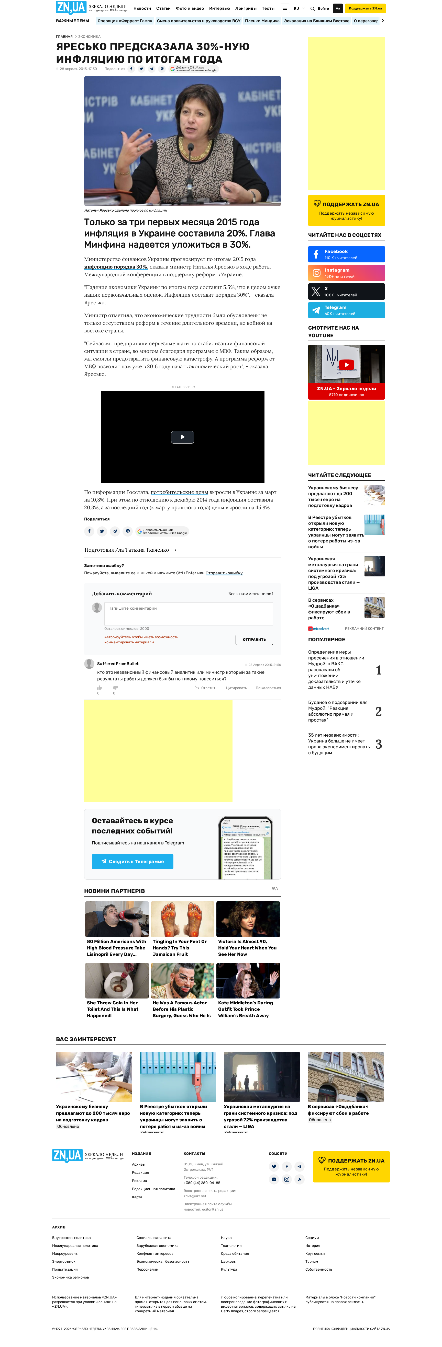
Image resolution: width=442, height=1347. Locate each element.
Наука (226, 1238)
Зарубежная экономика (158, 1246)
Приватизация (65, 1269)
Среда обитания (235, 1253)
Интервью (219, 8)
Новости (142, 8)
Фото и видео (190, 8)
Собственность (318, 1269)
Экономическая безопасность (163, 1261)
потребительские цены (179, 492)
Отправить (254, 639)
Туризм (311, 1261)
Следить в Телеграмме (136, 861)
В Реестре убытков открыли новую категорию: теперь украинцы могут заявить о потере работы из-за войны (336, 532)
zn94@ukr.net (195, 1196)
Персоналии (147, 1269)
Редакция (140, 1172)
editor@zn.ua (213, 1209)
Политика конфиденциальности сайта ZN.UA (351, 1329)
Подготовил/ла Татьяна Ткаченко (127, 550)
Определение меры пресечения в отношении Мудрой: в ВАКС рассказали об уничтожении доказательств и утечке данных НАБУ (336, 669)
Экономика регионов (70, 1277)
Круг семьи (315, 1253)
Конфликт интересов (155, 1253)
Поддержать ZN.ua (365, 8)
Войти (323, 8)
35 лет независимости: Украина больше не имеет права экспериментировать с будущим (339, 744)
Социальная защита (154, 1238)
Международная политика (75, 1246)
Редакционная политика (153, 1189)
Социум (312, 1238)
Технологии (231, 1246)
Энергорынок (63, 1261)
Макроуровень (65, 1253)
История (312, 1246)
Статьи (163, 8)
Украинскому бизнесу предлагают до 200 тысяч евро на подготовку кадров (333, 496)
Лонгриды (246, 8)
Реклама (139, 1181)
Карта (137, 1197)
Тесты (268, 8)
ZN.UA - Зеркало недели (346, 388)
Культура (229, 1269)
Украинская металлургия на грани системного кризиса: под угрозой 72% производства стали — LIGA (334, 573)
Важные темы (73, 21)
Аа (338, 8)
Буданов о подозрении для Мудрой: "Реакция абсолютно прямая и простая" (338, 711)
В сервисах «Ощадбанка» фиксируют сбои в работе (329, 609)
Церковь (228, 1261)
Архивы (138, 1164)
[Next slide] (382, 20)
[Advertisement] (158, 751)
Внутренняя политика (71, 1238)
